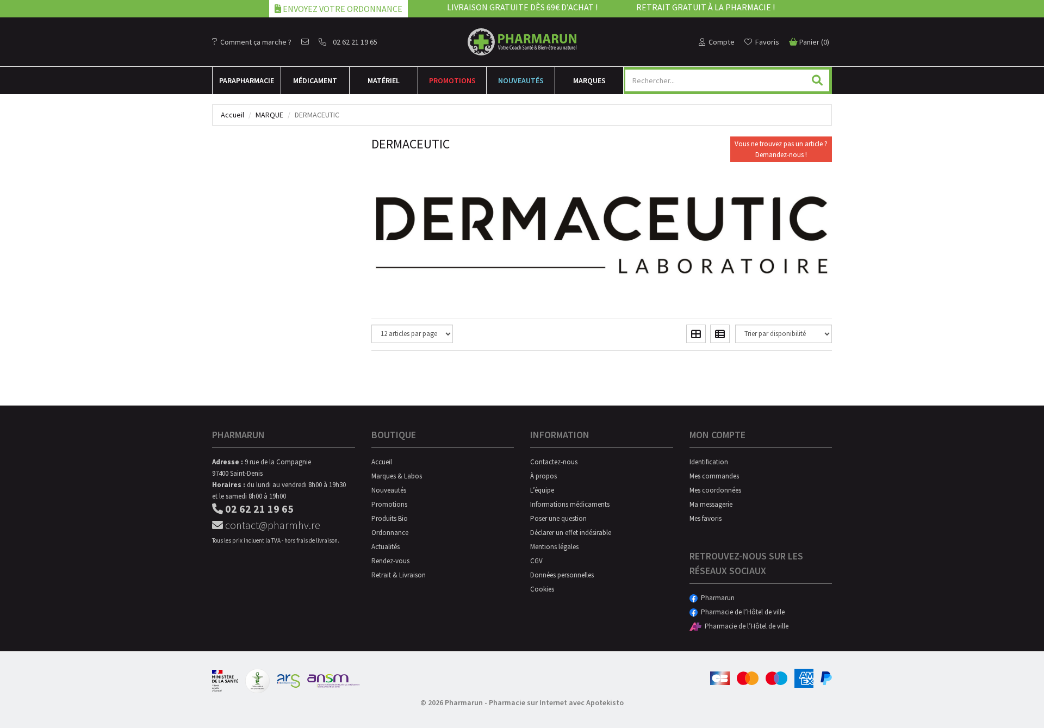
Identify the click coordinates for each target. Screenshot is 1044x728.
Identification (708, 461)
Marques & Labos (396, 476)
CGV (536, 560)
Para (246, 80)
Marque (269, 115)
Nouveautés (521, 80)
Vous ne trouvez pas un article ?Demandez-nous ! (781, 149)
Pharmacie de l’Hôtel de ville (741, 612)
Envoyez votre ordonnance (341, 8)
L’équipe (542, 490)
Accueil (232, 115)
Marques (589, 80)
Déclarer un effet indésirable (570, 532)
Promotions (452, 80)
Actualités (385, 546)
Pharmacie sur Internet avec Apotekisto (556, 702)
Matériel (384, 80)
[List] (720, 334)
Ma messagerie (710, 504)
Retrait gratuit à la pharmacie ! (705, 7)
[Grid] (696, 334)
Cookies (542, 589)
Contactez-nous (553, 461)
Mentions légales (554, 546)
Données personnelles (562, 575)
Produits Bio (389, 518)
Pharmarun (716, 597)
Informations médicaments (570, 504)
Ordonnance (389, 532)
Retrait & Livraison (398, 575)
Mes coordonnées (715, 490)
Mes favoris (705, 518)
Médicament (315, 80)
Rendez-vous (390, 560)
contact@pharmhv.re (271, 525)
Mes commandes (714, 476)
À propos (543, 476)
